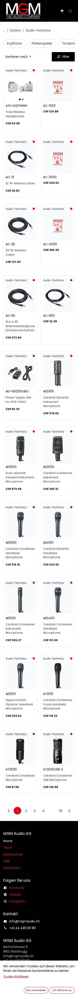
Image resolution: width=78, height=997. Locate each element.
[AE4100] (57, 524)
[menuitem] (14, 43)
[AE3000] (57, 448)
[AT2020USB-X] (57, 751)
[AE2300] (57, 373)
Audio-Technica (16, 70)
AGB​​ (6, 861)
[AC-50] (20, 297)
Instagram (17, 901)
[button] (18, 56)
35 (61, 811)
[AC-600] (57, 297)
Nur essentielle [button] (36, 990)
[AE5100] (20, 599)
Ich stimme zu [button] (62, 990)
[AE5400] (57, 599)
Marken (15, 30)
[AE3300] (20, 524)
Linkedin (15, 894)
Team (7, 848)
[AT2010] (57, 675)
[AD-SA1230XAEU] (20, 373)
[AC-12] (20, 158)
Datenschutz (13, 854)
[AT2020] (20, 751)
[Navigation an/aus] (70, 10)
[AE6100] (20, 675)
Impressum (11, 868)
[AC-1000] (57, 87)
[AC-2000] (57, 158)
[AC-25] (20, 225)
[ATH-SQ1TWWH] (20, 87)
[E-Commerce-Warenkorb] (62, 11)
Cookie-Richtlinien (16, 976)
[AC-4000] (57, 225)
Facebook (16, 888)
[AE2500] (20, 448)
